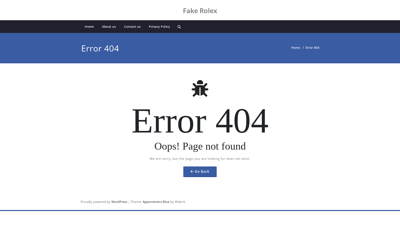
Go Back (202, 171)
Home (89, 27)
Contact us (132, 27)
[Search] (179, 27)
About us (109, 27)
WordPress (119, 202)
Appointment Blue (155, 202)
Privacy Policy (159, 27)
